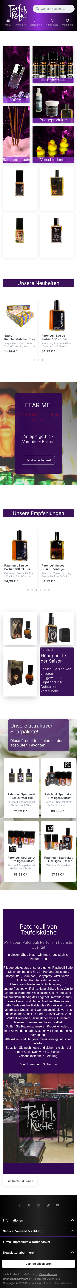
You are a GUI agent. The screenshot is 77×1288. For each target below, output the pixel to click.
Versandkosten (48, 1274)
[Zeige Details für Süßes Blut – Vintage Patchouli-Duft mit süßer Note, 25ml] (20, 230)
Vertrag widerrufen (39, 1263)
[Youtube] (58, 1205)
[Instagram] (38, 1205)
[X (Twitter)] (29, 1205)
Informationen (13, 1220)
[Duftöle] (53, 64)
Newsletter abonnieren (19, 1252)
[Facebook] (19, 1205)
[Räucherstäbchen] (16, 134)
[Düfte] (16, 74)
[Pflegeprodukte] (53, 104)
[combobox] (54, 9)
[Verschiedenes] (53, 144)
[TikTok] (48, 1205)
